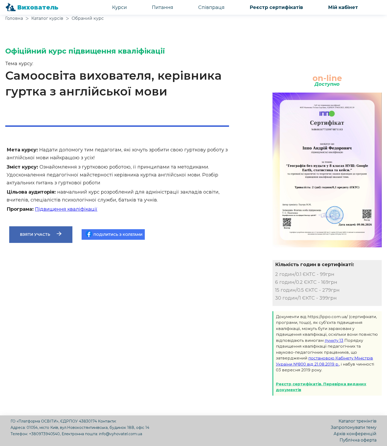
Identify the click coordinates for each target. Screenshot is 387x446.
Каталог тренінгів (357, 421)
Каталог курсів (47, 18)
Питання (162, 7)
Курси (119, 7)
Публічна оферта (358, 440)
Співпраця (211, 7)
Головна (14, 18)
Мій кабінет (343, 7)
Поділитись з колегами (117, 234)
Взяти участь (35, 234)
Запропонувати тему (353, 427)
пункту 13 (334, 340)
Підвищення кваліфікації (66, 209)
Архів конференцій (355, 433)
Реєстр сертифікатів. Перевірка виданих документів (321, 386)
